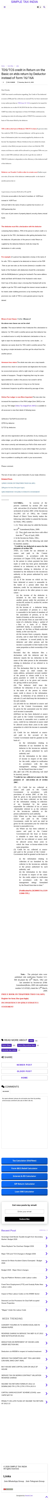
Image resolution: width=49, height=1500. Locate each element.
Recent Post (8, 1230)
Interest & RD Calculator (24, 1176)
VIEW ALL (43, 1230)
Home (3, 66)
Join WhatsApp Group (14, 1481)
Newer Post (24, 1065)
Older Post (24, 1071)
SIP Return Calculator (24, 1184)
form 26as (10, 66)
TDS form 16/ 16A (23, 103)
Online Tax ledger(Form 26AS (25, 406)
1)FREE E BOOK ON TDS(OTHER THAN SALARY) (18, 483)
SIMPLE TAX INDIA (24, 2)
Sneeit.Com (29, 1495)
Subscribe (24, 1219)
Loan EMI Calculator (24, 1191)
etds (17, 66)
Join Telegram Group (35, 1481)
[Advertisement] (24, 37)
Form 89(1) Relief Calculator (24, 1168)
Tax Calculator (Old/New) (24, 1160)
